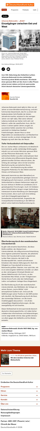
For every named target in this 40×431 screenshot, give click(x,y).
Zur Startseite (6, 373)
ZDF (15, 421)
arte (28, 421)
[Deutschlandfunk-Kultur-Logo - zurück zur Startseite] (20, 4)
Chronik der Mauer (8, 424)
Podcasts (26, 10)
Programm (14, 10)
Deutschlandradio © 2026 (11, 427)
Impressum (5, 416)
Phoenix (21, 421)
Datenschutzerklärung (10, 409)
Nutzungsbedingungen (10, 412)
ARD (10, 421)
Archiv (5, 16)
